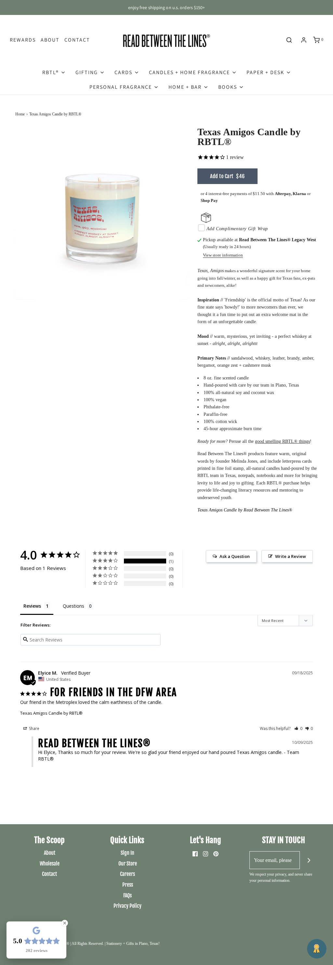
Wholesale (50, 863)
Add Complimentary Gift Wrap (237, 228)
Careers (127, 874)
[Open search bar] (289, 40)
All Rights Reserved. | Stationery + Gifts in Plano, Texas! (116, 943)
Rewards (23, 39)
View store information (223, 255)
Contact (77, 39)
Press (127, 884)
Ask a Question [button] (235, 556)
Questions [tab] (73, 606)
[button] (298, 728)
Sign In (127, 853)
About (50, 39)
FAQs (127, 895)
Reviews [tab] (32, 606)
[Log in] (304, 40)
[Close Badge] (64, 923)
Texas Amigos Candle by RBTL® (51, 713)
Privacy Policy (127, 906)
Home (20, 114)
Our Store (127, 863)
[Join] (309, 860)
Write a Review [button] (290, 556)
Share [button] (33, 728)
